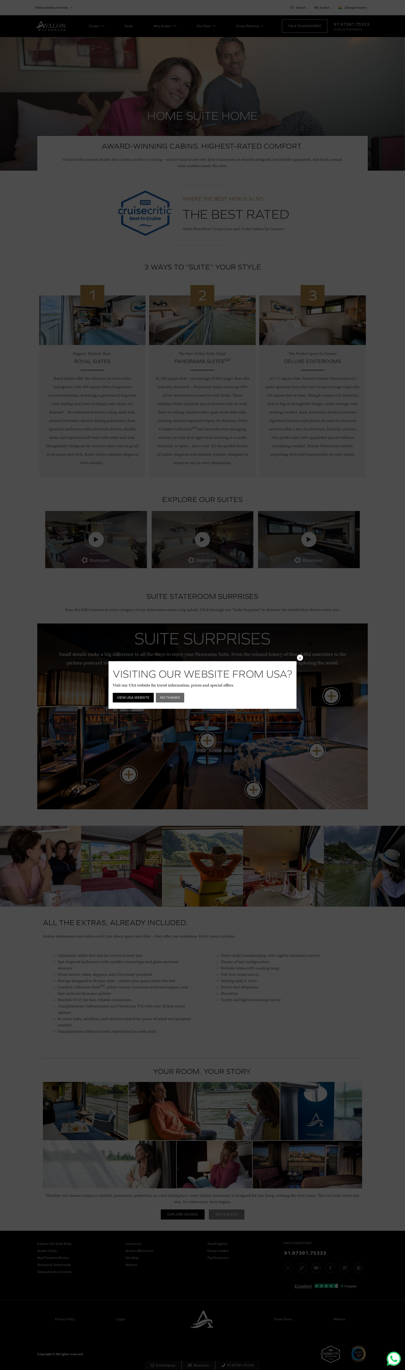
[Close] (300, 658)
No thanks (170, 697)
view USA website (133, 697)
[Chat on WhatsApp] (394, 1359)
